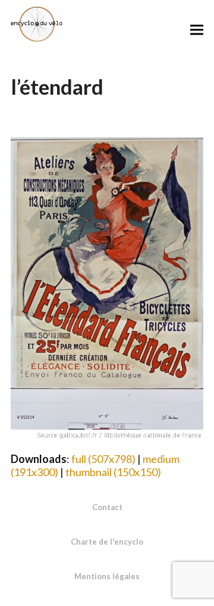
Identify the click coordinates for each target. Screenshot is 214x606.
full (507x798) (103, 458)
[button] (196, 29)
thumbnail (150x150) (113, 471)
